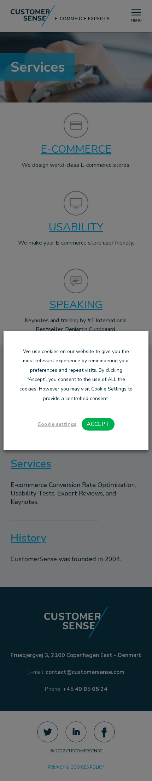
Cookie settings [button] (56, 424)
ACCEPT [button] (98, 424)
